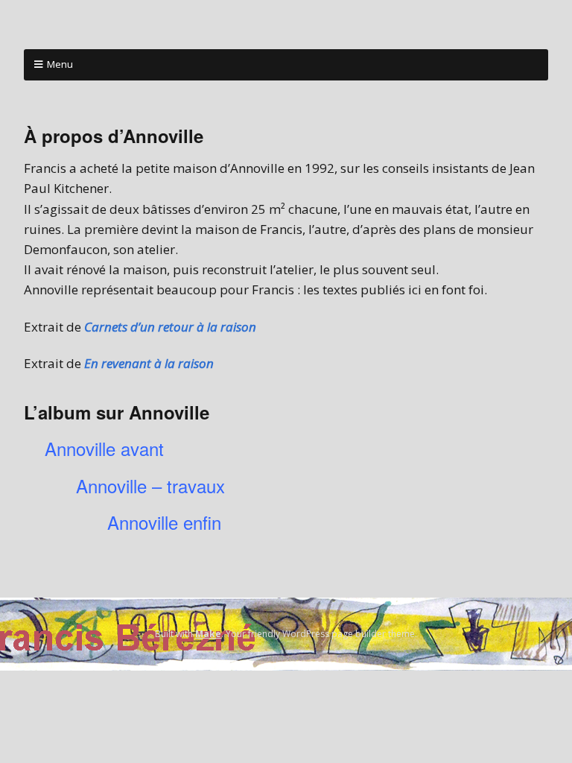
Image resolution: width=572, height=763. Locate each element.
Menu (60, 64)
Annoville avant (104, 448)
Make (208, 633)
